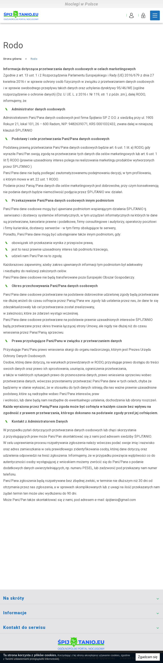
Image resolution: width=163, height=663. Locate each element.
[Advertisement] (81, 557)
